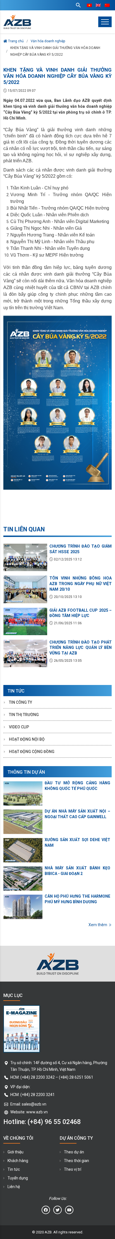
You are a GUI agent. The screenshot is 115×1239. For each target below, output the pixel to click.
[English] (98, 5)
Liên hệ (14, 1186)
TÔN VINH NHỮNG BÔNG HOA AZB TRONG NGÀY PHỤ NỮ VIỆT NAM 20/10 (80, 584)
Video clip (19, 727)
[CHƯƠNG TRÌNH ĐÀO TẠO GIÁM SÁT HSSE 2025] (25, 557)
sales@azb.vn (34, 1104)
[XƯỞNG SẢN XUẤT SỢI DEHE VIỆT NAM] (22, 850)
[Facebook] (46, 1210)
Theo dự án (74, 1152)
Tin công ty (20, 702)
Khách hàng (18, 1160)
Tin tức (14, 1169)
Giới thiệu (15, 1152)
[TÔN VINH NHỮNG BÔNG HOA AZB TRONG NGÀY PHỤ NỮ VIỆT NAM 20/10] (25, 589)
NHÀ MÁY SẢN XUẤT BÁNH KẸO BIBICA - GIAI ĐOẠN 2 (77, 871)
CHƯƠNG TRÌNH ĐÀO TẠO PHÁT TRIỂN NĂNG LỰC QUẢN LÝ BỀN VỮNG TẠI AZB (80, 648)
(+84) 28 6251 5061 (76, 1077)
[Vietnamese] (89, 5)
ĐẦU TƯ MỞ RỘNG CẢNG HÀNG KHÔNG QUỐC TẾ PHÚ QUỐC (77, 786)
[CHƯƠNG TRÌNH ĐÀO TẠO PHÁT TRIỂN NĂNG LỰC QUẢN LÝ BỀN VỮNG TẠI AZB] (25, 653)
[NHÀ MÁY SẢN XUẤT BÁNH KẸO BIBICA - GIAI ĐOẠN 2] (22, 878)
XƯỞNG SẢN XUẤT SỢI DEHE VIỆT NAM (77, 842)
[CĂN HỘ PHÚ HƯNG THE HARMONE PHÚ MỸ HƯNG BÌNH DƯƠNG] (22, 907)
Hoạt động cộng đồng (31, 751)
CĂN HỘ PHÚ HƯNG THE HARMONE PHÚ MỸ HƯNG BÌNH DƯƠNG (77, 899)
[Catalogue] (57, 1029)
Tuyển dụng (18, 1178)
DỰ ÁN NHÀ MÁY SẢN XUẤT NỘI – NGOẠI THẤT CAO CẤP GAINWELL (77, 814)
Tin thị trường (24, 714)
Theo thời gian (76, 1160)
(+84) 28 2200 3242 (37, 1077)
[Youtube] (69, 1210)
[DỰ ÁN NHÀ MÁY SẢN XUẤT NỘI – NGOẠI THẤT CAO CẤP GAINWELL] (22, 821)
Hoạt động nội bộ (27, 739)
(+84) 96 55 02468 (54, 1122)
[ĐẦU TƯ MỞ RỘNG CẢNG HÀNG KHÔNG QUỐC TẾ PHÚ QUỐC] (22, 793)
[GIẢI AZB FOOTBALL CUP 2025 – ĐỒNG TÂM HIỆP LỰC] (25, 621)
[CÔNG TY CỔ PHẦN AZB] (17, 22)
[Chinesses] (107, 5)
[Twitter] (57, 1210)
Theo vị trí (72, 1169)
